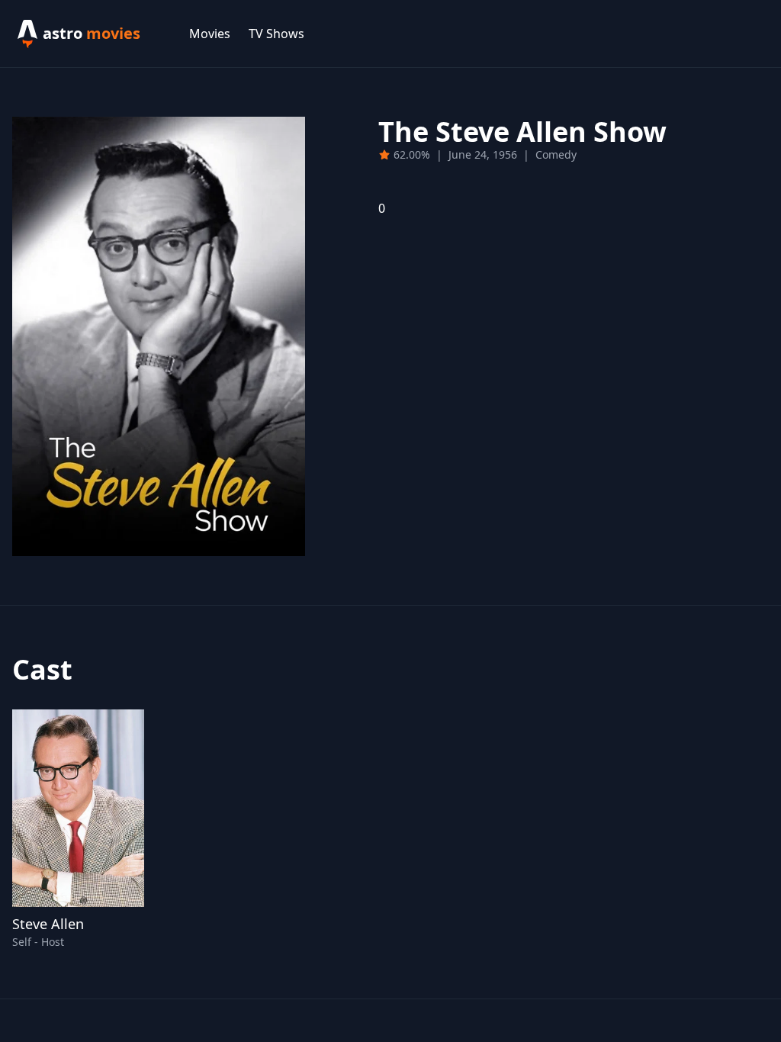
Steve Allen (48, 924)
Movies (209, 33)
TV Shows (276, 33)
